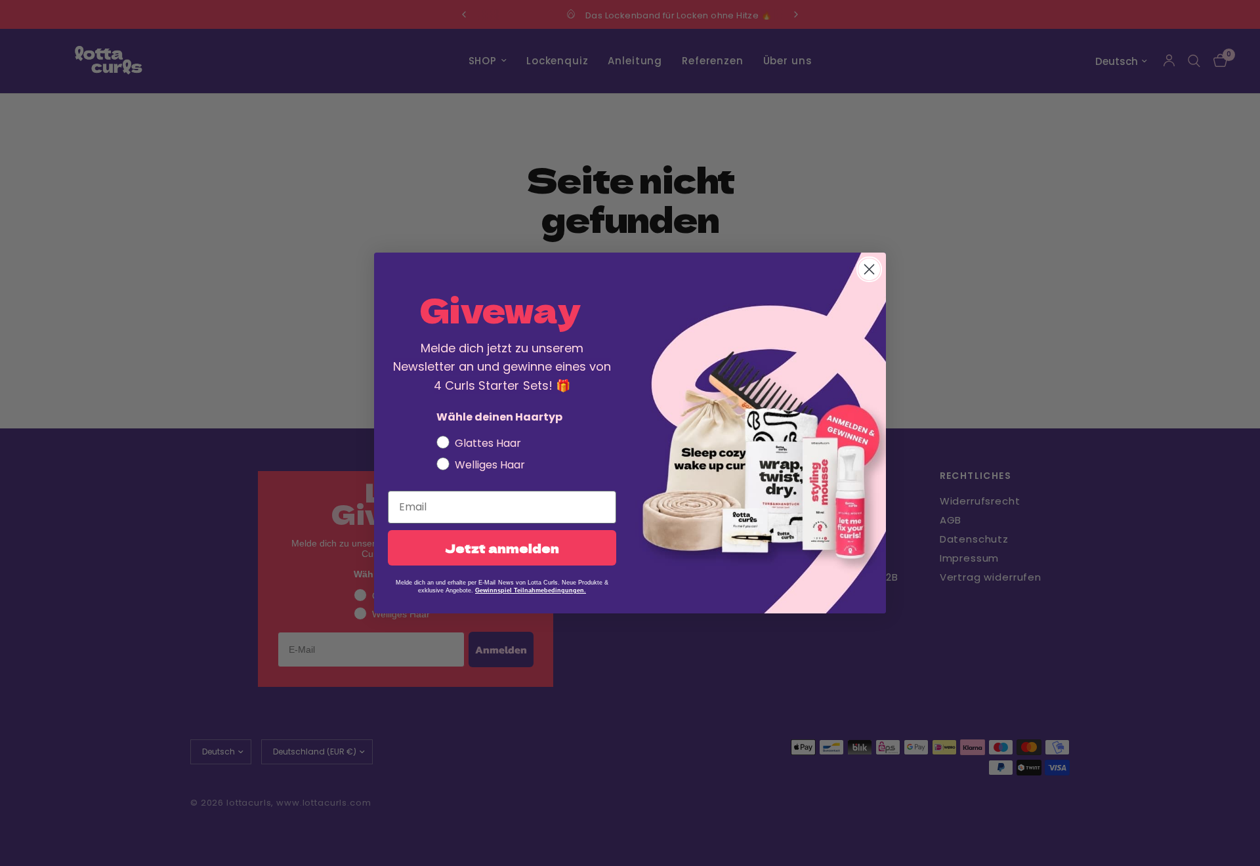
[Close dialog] (869, 269)
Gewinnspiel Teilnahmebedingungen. (530, 590)
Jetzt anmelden (502, 547)
